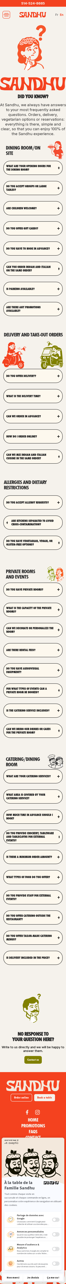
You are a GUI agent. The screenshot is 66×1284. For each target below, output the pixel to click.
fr (56, 14)
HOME (33, 1120)
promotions (33, 1126)
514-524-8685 (33, 3)
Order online (21, 1097)
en (61, 14)
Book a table (44, 1097)
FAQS (33, 1132)
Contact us (33, 1060)
